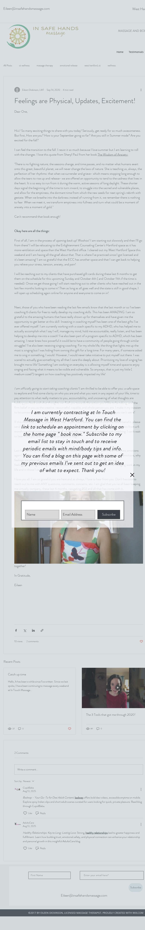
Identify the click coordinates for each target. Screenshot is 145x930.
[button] (132, 475)
